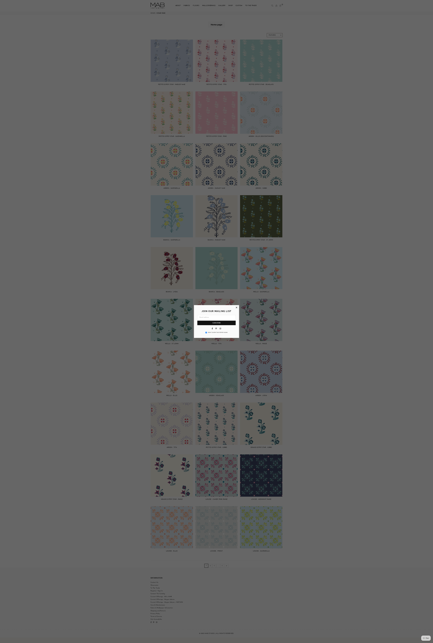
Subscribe (216, 323)
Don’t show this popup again (218, 332)
